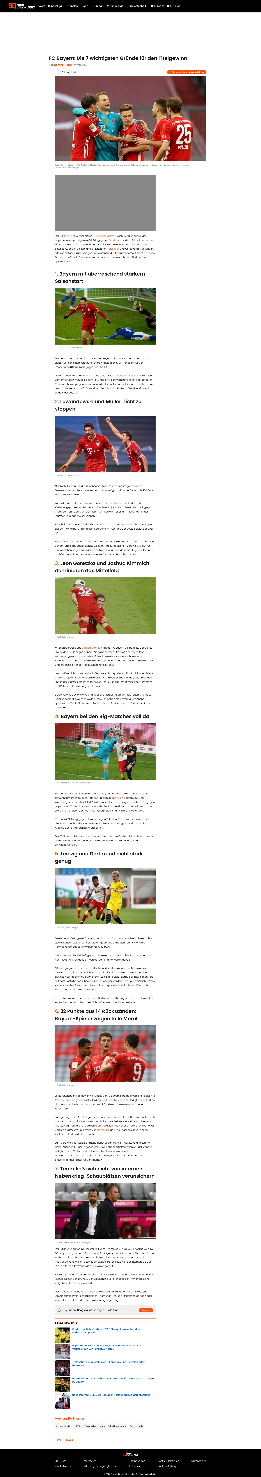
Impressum (89, 1461)
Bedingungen (137, 1461)
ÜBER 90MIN (61, 1461)
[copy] (73, 72)
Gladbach (115, 240)
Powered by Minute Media (122, 1474)
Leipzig (121, 798)
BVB (78, 1426)
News (41, 6)
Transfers (73, 6)
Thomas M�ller (136, 1426)
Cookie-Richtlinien (168, 1461)
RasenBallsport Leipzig (95, 1426)
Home (58, 1439)
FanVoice (70, 1439)
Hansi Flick (113, 249)
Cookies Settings (167, 1466)
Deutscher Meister (104, 236)
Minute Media (63, 1466)
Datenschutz (198, 1461)
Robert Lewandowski (118, 503)
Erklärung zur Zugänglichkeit (100, 1466)
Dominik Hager (63, 65)
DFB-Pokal (173, 6)
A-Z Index (134, 1466)
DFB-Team (157, 6)
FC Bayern (66, 236)
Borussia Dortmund (112, 938)
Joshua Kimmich (92, 648)
